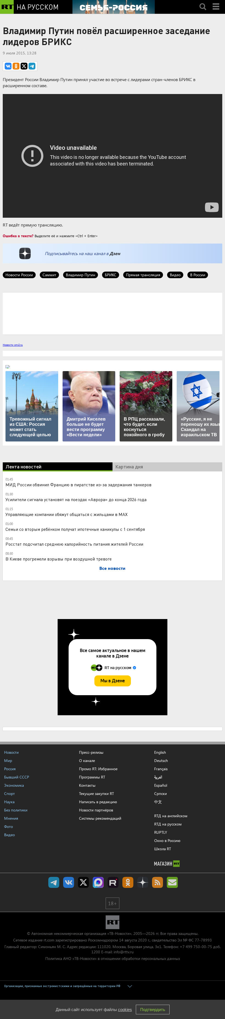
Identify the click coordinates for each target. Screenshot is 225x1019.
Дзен (114, 253)
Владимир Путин (80, 274)
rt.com (49, 940)
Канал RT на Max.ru (98, 882)
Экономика (14, 785)
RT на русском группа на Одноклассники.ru (127, 882)
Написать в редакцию (98, 801)
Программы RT (92, 777)
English (160, 752)
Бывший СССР (16, 777)
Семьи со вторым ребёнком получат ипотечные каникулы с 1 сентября (75, 529)
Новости (11, 752)
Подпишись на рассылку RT (172, 882)
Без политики (15, 810)
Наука (9, 801)
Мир (8, 760)
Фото (8, 826)
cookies (125, 1009)
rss (157, 882)
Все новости (112, 568)
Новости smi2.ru (13, 345)
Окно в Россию (167, 840)
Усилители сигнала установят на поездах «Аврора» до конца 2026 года (76, 499)
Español (160, 785)
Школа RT (162, 848)
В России (197, 274)
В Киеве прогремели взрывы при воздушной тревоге (58, 559)
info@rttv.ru (124, 951)
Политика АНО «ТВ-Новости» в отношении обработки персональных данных (112, 958)
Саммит (49, 274)
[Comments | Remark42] (112, 313)
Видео (175, 274)
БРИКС (110, 274)
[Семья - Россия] (113, 7)
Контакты (87, 785)
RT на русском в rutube (113, 882)
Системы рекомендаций (100, 818)
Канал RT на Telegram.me (53, 882)
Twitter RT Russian (83, 882)
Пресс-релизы (91, 752)
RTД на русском (168, 824)
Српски (160, 793)
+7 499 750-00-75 (196, 946)
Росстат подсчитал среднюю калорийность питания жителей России (74, 544)
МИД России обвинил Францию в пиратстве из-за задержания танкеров (78, 484)
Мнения (11, 818)
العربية (158, 777)
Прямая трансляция (143, 274)
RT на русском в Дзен (142, 882)
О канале (87, 760)
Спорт (9, 793)
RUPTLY (160, 832)
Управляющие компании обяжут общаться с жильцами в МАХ (66, 514)
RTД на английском (170, 815)
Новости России (19, 274)
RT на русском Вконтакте (68, 882)
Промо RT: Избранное (98, 768)
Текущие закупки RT (96, 793)
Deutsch (161, 760)
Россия (10, 768)
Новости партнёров (96, 810)
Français (161, 768)
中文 (158, 801)
